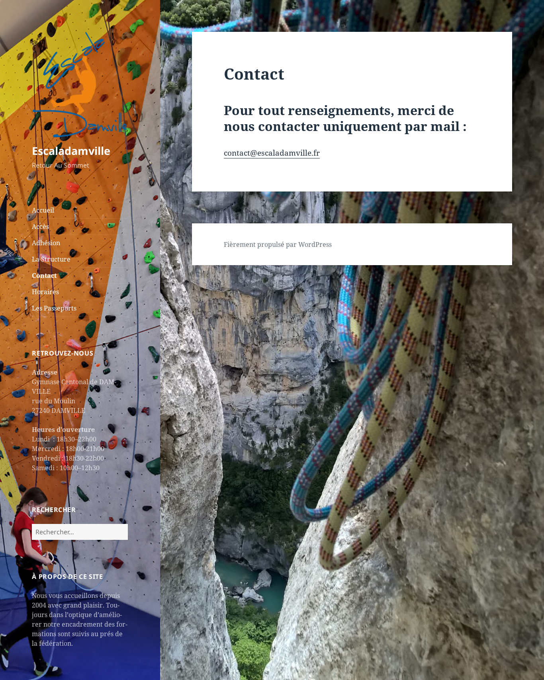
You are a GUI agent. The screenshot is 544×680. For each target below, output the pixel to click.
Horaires (45, 291)
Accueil (43, 210)
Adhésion (46, 242)
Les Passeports (54, 308)
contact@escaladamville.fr (272, 153)
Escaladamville (71, 150)
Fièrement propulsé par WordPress (278, 244)
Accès (40, 226)
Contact (44, 275)
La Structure (51, 259)
